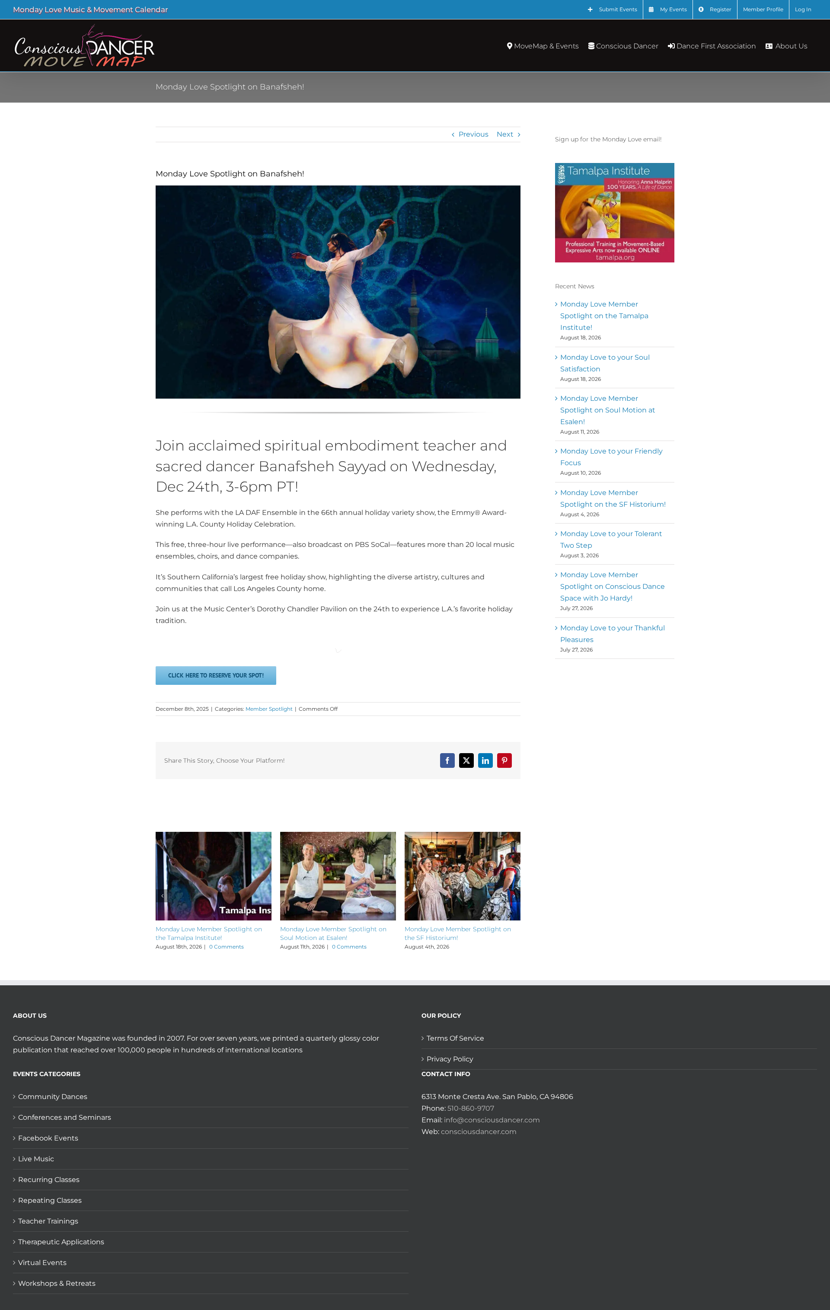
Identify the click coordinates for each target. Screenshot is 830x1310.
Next (505, 134)
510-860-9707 (470, 1108)
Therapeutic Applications (61, 1242)
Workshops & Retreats (57, 1283)
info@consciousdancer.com (492, 1120)
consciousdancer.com (479, 1132)
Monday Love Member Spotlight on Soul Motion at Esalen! (607, 410)
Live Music (36, 1159)
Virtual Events (42, 1263)
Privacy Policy (450, 1059)
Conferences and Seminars (64, 1117)
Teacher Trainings (48, 1221)
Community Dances (52, 1097)
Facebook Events (48, 1138)
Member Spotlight (269, 709)
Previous (473, 134)
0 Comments (226, 946)
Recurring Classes (49, 1180)
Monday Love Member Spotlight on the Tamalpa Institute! (604, 316)
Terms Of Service (455, 1038)
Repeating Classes (50, 1200)
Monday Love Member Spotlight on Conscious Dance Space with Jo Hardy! (612, 586)
